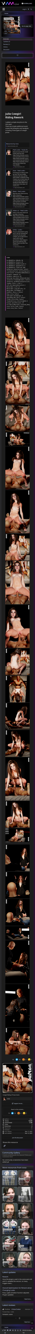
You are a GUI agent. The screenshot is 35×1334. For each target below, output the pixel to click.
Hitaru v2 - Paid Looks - (21, 210)
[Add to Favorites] (17, 55)
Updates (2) (6, 41)
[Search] (31, 9)
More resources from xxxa (14, 1167)
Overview (6, 39)
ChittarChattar (16, 1309)
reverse (15, 31)
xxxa (6, 27)
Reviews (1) (6, 44)
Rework (5, 1277)
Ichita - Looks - (18, 230)
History (5, 47)
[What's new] (28, 9)
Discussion (6, 49)
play (6, 31)
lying (13, 29)
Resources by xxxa (12, 144)
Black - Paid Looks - (19, 191)
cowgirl (8, 29)
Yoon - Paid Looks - (19, 171)
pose (9, 31)
